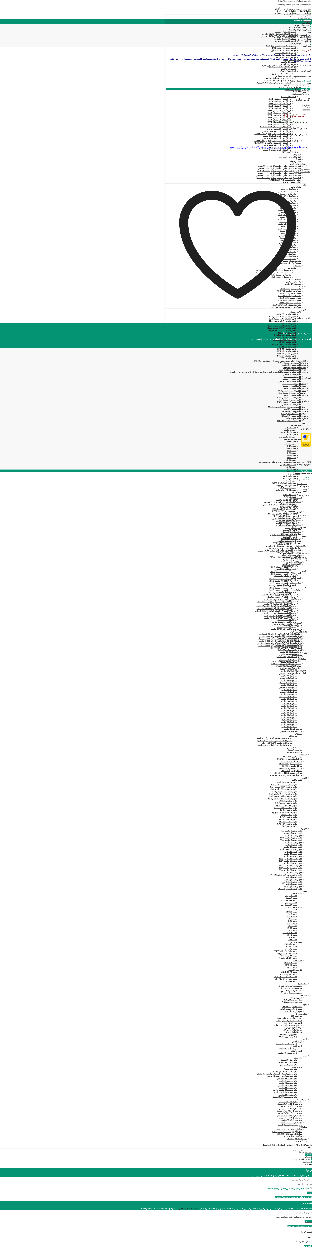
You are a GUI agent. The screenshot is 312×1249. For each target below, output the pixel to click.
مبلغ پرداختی (301, 416)
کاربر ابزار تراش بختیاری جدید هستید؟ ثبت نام (293, 1197)
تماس (269, 66)
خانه (309, 40)
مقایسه (307, 320)
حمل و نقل (301, 391)
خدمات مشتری (300, 411)
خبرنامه (303, 393)
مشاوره (287, 147)
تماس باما (302, 388)
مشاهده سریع (304, 89)
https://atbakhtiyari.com (296, 370)
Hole (276, 121)
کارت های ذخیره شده (297, 418)
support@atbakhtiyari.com (294, 368)
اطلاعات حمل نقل (298, 414)
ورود (309, 1193)
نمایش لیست (296, 81)
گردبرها (296, 94)
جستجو (308, 1154)
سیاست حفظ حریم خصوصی (187, 1208)
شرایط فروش (300, 409)
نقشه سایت (301, 395)
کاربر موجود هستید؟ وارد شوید (300, 1226)
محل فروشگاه (300, 386)
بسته (298, 473)
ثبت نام (308, 1221)
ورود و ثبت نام (306, 473)
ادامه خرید (308, 1246)
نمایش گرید (306, 81)
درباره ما (302, 384)
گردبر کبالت (305, 94)
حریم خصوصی (300, 407)
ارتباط (240, 147)
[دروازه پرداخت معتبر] (306, 446)
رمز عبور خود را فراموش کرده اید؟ (280, 1188)
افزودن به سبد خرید (302, 172)
